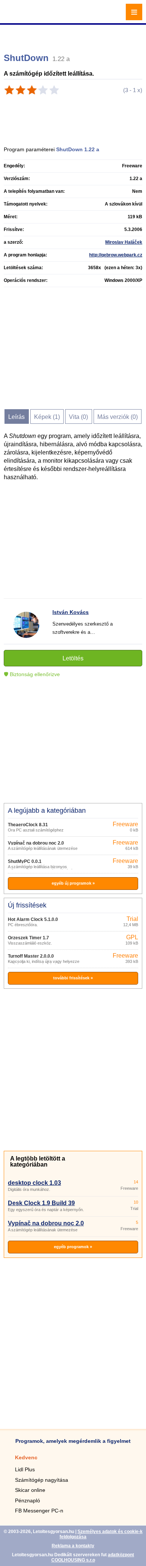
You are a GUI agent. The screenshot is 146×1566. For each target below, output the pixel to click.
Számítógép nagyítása (41, 1480)
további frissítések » (73, 978)
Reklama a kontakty (73, 1545)
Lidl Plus (25, 1469)
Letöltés (73, 658)
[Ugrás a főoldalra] (26, 16)
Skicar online (30, 1490)
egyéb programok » (73, 1246)
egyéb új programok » (73, 883)
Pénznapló (27, 1500)
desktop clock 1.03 (34, 1183)
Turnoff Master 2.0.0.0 (31, 956)
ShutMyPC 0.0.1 (25, 861)
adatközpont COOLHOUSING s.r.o (92, 1557)
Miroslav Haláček (123, 242)
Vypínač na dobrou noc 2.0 (36, 843)
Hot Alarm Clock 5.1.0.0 (33, 919)
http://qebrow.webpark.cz (115, 255)
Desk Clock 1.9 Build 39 (41, 1203)
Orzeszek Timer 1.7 (28, 937)
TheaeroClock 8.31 (28, 824)
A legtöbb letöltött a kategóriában (37, 1161)
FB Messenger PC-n (39, 1511)
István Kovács (70, 612)
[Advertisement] (74, 35)
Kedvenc (26, 1457)
